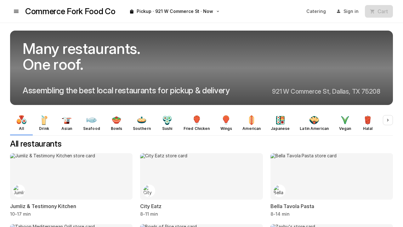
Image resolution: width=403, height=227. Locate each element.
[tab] (21, 122)
